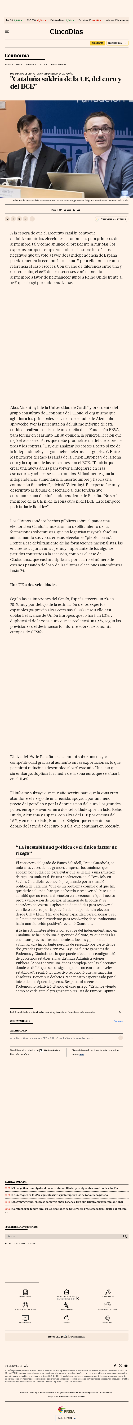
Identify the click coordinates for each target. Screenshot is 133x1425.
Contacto (24, 1392)
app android (107, 1323)
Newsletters (64, 1396)
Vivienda (9, 65)
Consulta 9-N (63, 1038)
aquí (81, 1054)
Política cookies (47, 1392)
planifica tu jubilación (25, 1310)
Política (43, 65)
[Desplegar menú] (7, 31)
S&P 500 (31, 20)
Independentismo (82, 1038)
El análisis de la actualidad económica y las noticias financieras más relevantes (55, 1012)
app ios (66, 1323)
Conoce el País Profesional (66, 1337)
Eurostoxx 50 (84, 20)
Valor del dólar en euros (117, 20)
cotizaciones (25, 1323)
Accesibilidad (106, 1392)
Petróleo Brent (57, 20)
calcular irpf (25, 1297)
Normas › (118, 1021)
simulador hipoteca (66, 1297)
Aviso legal (34, 1392)
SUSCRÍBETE (97, 43)
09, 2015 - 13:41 (70, 210)
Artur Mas (15, 1038)
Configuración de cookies (66, 1392)
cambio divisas (66, 1310)
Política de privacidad (89, 1392)
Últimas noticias (58, 65)
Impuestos (31, 65)
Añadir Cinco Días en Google (113, 219)
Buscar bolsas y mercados (21, 1227)
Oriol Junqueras (31, 1038)
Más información (19, 1054)
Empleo (20, 65)
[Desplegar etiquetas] (120, 1037)
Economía (17, 55)
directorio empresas (107, 1310)
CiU (52, 1038)
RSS (56, 1396)
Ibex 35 (9, 20)
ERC (45, 1038)
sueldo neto (108, 1297)
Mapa (50, 1396)
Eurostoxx (20, 1244)
